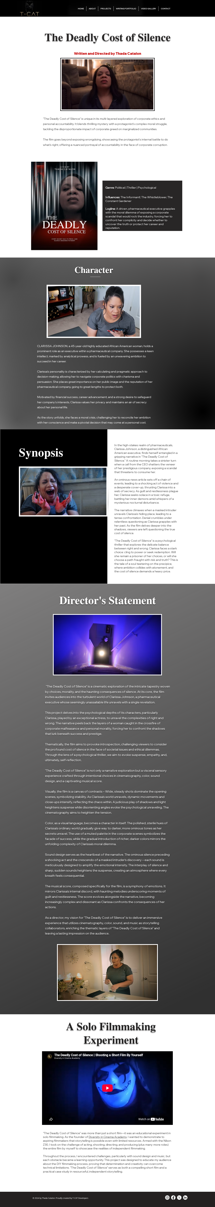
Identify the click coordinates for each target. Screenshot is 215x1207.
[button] (105, 8)
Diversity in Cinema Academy (108, 1137)
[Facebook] (173, 1197)
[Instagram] (167, 1197)
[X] (179, 1197)
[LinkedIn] (185, 1197)
